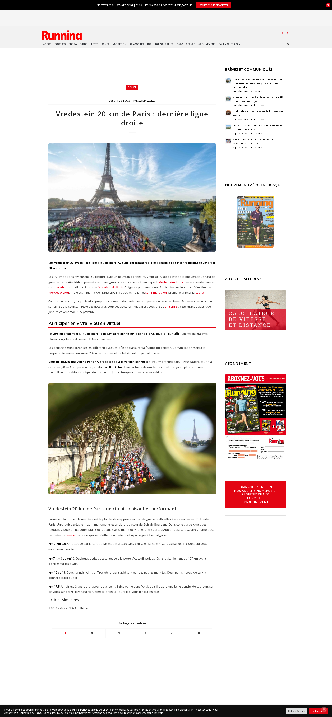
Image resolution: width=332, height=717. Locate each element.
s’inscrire (171, 306)
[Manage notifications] (324, 709)
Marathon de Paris (110, 287)
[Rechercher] (288, 44)
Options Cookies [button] (296, 711)
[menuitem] (47, 44)
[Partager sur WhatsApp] (119, 633)
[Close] (328, 5)
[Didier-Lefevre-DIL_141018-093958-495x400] (132, 197)
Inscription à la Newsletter (213, 5)
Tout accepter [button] (318, 711)
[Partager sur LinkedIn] (172, 633)
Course (132, 87)
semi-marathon (156, 292)
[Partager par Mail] (199, 633)
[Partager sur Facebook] (65, 633)
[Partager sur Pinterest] (145, 633)
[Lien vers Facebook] (282, 32)
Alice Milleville (146, 100)
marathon (60, 287)
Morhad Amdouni (170, 282)
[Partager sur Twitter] (92, 633)
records (72, 535)
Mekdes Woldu (58, 292)
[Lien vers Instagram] (287, 32)
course (200, 292)
